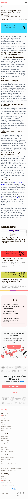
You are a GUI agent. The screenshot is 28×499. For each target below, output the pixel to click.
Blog (2, 476)
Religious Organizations (7, 451)
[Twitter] (19, 19)
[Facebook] (23, 19)
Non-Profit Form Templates (8, 466)
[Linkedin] (21, 19)
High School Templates (7, 457)
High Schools (4, 436)
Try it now (14, 392)
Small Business (5, 449)
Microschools (4, 438)
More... (3, 430)
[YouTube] (18, 495)
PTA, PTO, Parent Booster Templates (11, 468)
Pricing (3, 418)
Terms (3, 424)
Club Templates (5, 459)
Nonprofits (4, 447)
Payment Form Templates (8, 470)
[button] (26, 2)
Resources (5, 413)
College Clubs (5, 443)
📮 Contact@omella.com (8, 485)
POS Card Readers (6, 420)
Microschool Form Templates (9, 464)
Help (2, 422)
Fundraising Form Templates (9, 462)
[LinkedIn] (23, 493)
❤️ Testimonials (5, 416)
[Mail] (26, 19)
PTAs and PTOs (5, 441)
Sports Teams (5, 445)
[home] (4, 2)
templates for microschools (9, 198)
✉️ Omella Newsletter (7, 483)
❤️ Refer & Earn (5, 480)
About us (3, 478)
